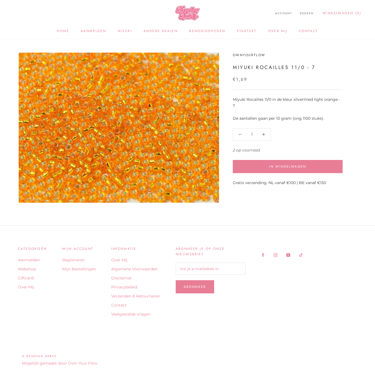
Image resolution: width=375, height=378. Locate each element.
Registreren (73, 259)
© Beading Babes (39, 356)
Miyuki (125, 30)
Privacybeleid (124, 287)
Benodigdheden (207, 30)
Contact (308, 30)
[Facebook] (263, 255)
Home (63, 30)
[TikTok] (301, 255)
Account (283, 13)
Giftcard (25, 278)
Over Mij (277, 30)
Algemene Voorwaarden (134, 269)
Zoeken (307, 13)
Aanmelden (93, 30)
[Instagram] (276, 255)
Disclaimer (121, 278)
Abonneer (195, 286)
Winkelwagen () (342, 13)
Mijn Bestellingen (79, 269)
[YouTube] (288, 255)
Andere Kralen (161, 30)
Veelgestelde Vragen (130, 314)
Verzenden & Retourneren (135, 296)
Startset (246, 30)
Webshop (27, 269)
